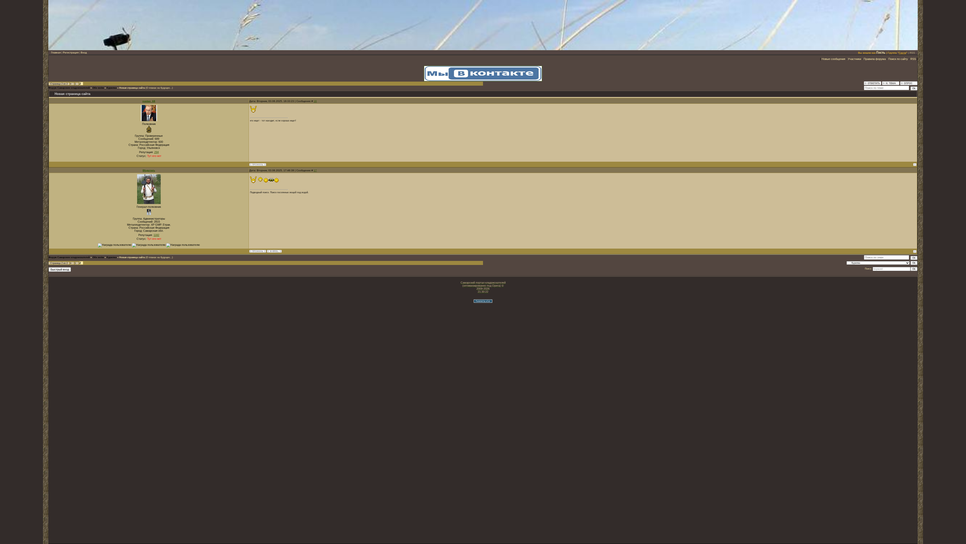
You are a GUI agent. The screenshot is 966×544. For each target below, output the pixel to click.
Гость (880, 52)
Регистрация (70, 52)
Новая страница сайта (132, 88)
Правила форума (875, 58)
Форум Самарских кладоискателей (69, 88)
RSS (912, 52)
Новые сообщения (833, 58)
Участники (854, 58)
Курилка (111, 88)
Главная (56, 52)
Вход (84, 52)
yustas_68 (148, 101)
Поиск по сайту (898, 58)
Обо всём (98, 88)
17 (315, 170)
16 (315, 101)
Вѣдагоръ (149, 170)
